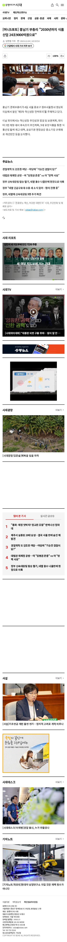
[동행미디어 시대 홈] (12, 5)
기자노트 (7, 839)
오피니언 (6, 18)
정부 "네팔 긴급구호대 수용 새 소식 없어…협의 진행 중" (30, 188)
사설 (5, 678)
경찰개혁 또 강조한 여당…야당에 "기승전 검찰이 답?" (29, 169)
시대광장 (7, 410)
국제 (49, 18)
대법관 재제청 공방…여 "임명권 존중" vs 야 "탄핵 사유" (30, 175)
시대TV (6, 289)
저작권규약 (16, 902)
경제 (23, 18)
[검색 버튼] (57, 5)
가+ (62, 56)
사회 (56, 18)
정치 (16, 18)
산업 (30, 18)
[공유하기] (52, 5)
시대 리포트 (9, 238)
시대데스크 (8, 782)
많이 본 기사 (19, 516)
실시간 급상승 (47, 516)
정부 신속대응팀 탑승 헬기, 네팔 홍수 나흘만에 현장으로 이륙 (33, 181)
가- (49, 56)
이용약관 (5, 902)
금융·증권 (39, 18)
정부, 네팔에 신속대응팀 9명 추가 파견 (21, 194)
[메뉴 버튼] (62, 5)
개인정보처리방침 (31, 902)
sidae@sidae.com (34, 209)
